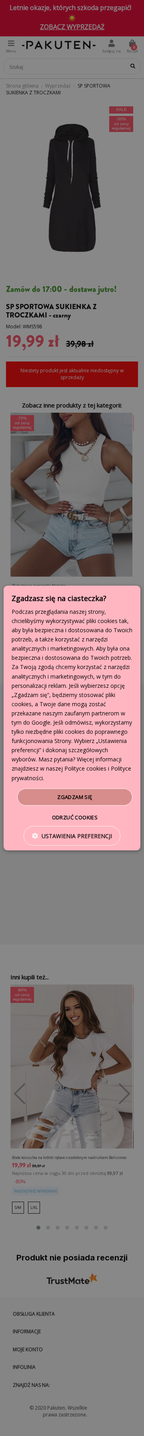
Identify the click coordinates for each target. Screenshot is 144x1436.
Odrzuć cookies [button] (75, 817)
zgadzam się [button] (74, 796)
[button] (72, 836)
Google (41, 722)
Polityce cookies (85, 768)
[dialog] (72, 718)
